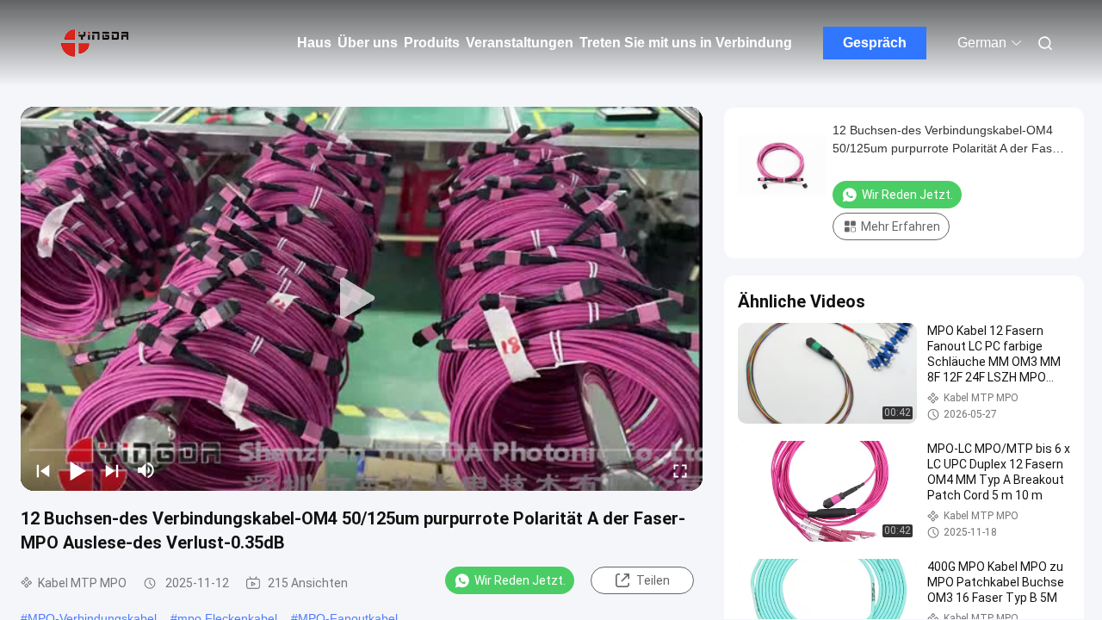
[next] (112, 470)
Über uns (367, 42)
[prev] (43, 470)
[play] (361, 298)
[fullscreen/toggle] (680, 470)
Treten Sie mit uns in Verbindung (685, 42)
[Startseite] (94, 43)
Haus (314, 42)
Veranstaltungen (519, 42)
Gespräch (875, 42)
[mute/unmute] (146, 470)
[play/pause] (77, 470)
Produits (432, 42)
